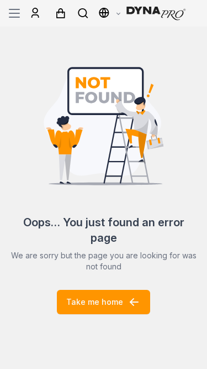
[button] (109, 13)
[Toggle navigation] (14, 13)
